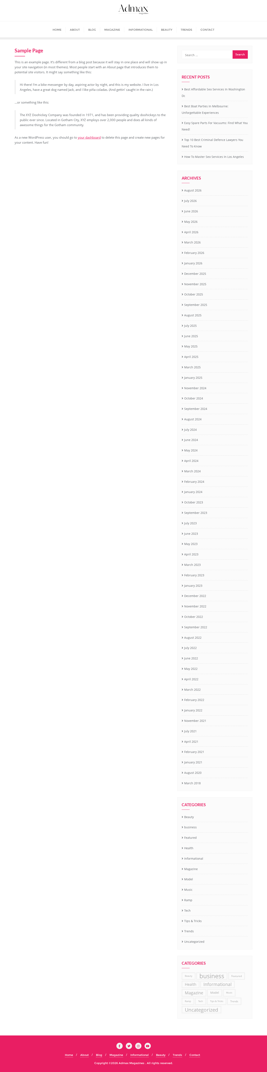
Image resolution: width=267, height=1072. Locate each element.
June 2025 (191, 336)
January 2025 (193, 378)
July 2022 (190, 648)
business (190, 827)
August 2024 (193, 419)
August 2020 (193, 773)
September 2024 (195, 409)
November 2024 (195, 388)
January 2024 (193, 492)
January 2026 (193, 263)
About (84, 1055)
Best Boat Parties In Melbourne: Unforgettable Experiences (205, 109)
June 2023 (191, 534)
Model (188, 879)
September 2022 (195, 627)
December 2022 (195, 596)
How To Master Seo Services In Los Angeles (214, 157)
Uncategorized (194, 942)
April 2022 (191, 679)
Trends (189, 931)
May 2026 (191, 222)
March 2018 (192, 783)
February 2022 (194, 700)
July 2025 (190, 326)
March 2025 (192, 367)
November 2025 (195, 284)
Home (69, 1055)
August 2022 (193, 638)
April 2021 (191, 742)
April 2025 (191, 357)
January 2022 (193, 710)
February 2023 (194, 575)
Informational (193, 858)
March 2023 (192, 565)
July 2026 (190, 201)
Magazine (191, 869)
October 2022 (193, 617)
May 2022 (191, 669)
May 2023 (191, 544)
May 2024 (191, 450)
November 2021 (195, 721)
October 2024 (193, 398)
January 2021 (193, 762)
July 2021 (190, 731)
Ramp (188, 900)
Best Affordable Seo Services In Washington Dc (213, 92)
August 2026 (193, 190)
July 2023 (190, 523)
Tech (187, 910)
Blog (99, 1055)
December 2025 (195, 274)
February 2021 (194, 752)
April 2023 (191, 554)
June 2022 (191, 658)
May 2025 (191, 346)
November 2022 (195, 606)
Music (188, 890)
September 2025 (195, 305)
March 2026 (192, 242)
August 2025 (193, 315)
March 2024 (192, 471)
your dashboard (89, 137)
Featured (190, 838)
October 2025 (193, 294)
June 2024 (191, 440)
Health (188, 848)
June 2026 (191, 211)
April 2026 (191, 232)
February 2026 (194, 253)
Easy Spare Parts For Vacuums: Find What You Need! (215, 126)
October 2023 (193, 502)
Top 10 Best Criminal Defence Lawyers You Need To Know (212, 143)
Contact (194, 1055)
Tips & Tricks (193, 921)
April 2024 (191, 461)
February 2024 (194, 482)
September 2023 (195, 513)
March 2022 (192, 690)
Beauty (189, 817)
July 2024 (190, 430)
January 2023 (193, 586)
